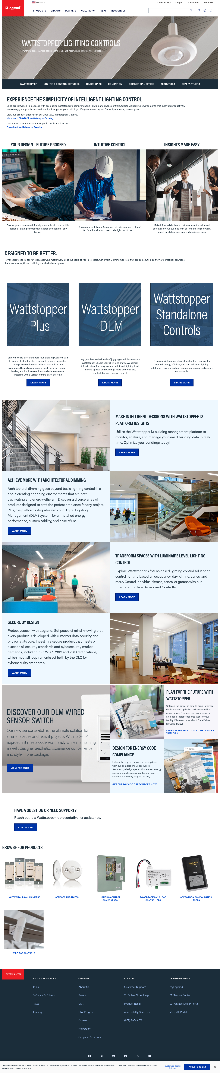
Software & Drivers (44, 995)
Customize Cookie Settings (173, 1067)
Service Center (181, 995)
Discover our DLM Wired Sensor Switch (46, 715)
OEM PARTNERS (191, 84)
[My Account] (205, 10)
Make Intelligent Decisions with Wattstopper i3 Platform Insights (159, 419)
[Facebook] (89, 1056)
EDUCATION (115, 84)
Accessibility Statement (137, 1012)
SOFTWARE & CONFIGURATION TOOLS (196, 899)
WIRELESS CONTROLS (24, 953)
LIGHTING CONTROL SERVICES (61, 84)
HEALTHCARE (94, 84)
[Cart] (211, 10)
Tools (36, 987)
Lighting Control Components (110, 899)
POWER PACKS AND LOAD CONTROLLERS (153, 899)
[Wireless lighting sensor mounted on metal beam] (24, 929)
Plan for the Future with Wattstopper (189, 695)
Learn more (110, 382)
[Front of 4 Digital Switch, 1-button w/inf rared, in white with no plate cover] (24, 873)
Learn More (38, 382)
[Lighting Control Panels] (110, 873)
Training (37, 1012)
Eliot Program (86, 1012)
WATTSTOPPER (28, 84)
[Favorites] (199, 10)
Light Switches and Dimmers (23, 897)
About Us (83, 987)
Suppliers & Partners (90, 1037)
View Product (20, 768)
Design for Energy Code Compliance (134, 751)
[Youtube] (150, 1056)
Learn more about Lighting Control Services (190, 731)
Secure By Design (23, 622)
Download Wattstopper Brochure (25, 127)
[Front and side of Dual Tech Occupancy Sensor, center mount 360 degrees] (67, 873)
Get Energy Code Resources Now (134, 784)
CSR (81, 1003)
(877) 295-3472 (133, 1020)
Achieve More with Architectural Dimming (47, 480)
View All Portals (179, 1012)
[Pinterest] (125, 1056)
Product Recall (132, 1003)
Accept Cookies (197, 1066)
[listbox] (110, 188)
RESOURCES (167, 84)
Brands (82, 995)
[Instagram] (101, 1056)
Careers (82, 1020)
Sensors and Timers (67, 897)
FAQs (36, 1003)
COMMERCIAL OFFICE (141, 84)
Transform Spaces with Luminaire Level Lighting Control (160, 559)
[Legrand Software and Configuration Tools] (196, 873)
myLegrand (176, 987)
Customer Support (135, 987)
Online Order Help (138, 995)
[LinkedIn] (113, 1056)
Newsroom (84, 1028)
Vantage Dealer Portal (185, 1003)
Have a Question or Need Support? (45, 810)
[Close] (215, 1067)
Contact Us (25, 827)
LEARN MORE (182, 382)
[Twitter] (137, 1056)
